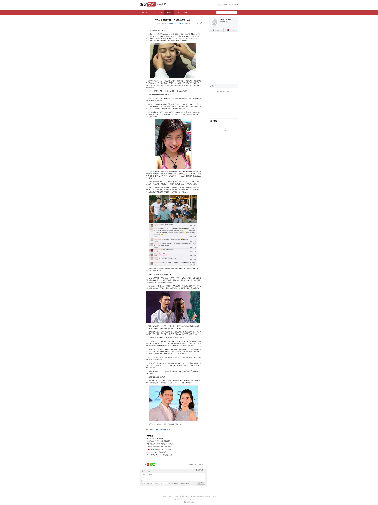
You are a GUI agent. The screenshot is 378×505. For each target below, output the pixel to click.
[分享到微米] (148, 464)
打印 (197, 464)
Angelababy (162, 429)
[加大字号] (201, 23)
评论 (186, 12)
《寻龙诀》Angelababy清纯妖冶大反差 (160, 455)
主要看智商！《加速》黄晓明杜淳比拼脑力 (160, 444)
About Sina (170, 496)
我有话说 (187, 23)
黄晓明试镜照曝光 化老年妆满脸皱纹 (160, 449)
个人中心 (158, 12)
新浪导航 (235, 4)
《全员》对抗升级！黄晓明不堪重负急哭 (159, 446)
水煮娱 (169, 12)
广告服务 (176, 496)
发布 (201, 483)
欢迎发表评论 (200, 470)
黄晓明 (156, 429)
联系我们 (182, 496)
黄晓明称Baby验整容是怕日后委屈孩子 (158, 441)
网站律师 (193, 496)
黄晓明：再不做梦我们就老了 (156, 438)
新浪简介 (164, 496)
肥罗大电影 (180, 23)
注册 (182, 483)
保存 (192, 464)
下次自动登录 (174, 483)
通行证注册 (207, 496)
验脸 (168, 429)
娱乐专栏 (171, 23)
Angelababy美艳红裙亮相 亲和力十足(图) (159, 452)
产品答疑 (214, 496)
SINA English (200, 496)
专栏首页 (145, 12)
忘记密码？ (187, 483)
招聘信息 (187, 496)
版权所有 (191, 502)
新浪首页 (230, 4)
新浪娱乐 (224, 4)
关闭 (203, 464)
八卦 (177, 12)
